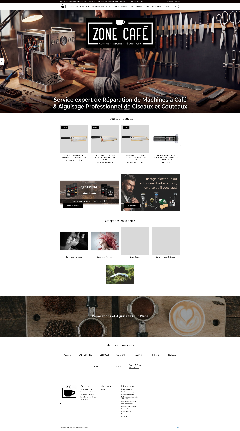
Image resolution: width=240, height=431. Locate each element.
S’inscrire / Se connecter (173, 1)
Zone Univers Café (86, 389)
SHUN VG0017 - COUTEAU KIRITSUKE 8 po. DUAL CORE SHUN (135, 157)
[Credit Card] (178, 427)
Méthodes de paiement (128, 401)
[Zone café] (63, 6)
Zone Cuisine (135, 257)
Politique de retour (127, 404)
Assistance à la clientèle (128, 406)
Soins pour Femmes (104, 257)
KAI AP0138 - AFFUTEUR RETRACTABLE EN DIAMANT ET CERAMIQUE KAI (166, 157)
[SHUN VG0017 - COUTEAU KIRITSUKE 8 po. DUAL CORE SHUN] (135, 139)
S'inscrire (103, 389)
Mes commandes (106, 392)
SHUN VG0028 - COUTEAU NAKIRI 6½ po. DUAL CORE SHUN (74, 156)
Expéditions (125, 414)
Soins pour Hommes (74, 257)
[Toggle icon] (175, 6)
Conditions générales (127, 394)
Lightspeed (85, 427)
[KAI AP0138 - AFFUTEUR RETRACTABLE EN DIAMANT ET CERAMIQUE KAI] (166, 139)
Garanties (124, 416)
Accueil (71, 6)
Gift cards (167, 6)
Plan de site (125, 409)
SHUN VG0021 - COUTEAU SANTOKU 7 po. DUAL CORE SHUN (104, 157)
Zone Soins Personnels (87, 394)
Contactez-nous (126, 411)
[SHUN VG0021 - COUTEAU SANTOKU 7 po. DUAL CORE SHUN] (105, 139)
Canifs (120, 290)
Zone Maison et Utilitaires (88, 392)
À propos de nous (126, 389)
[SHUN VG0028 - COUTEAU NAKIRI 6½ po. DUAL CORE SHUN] (74, 139)
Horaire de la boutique (128, 392)
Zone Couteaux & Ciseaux (166, 257)
